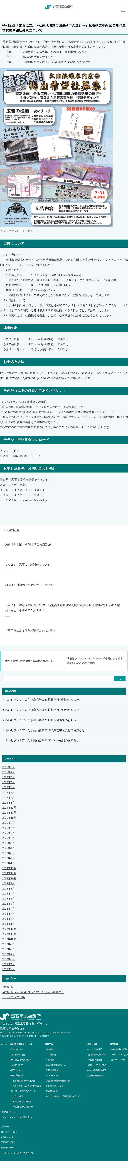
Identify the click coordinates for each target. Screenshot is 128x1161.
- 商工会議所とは (17, 1054)
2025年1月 (8, 863)
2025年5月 (8, 843)
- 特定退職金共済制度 (96, 1054)
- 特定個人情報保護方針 (22, 1106)
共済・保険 (92, 1044)
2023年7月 (8, 954)
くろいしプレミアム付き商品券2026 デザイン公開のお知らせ (40, 740)
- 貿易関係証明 (51, 1091)
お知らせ (14, 530)
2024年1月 (8, 923)
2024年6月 (8, 898)
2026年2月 (8, 797)
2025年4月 (8, 848)
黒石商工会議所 (8, 1142)
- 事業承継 (49, 1060)
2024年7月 (8, 893)
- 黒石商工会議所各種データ (22, 1091)
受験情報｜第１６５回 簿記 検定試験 (28, 544)
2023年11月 (9, 934)
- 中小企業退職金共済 (96, 1070)
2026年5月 (8, 782)
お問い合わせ (7, 1137)
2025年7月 (8, 832)
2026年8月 (8, 767)
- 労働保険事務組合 (95, 1075)
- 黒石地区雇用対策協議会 (23, 1080)
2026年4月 (8, 787)
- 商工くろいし (16, 1070)
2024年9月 (8, 883)
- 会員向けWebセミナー (55, 1086)
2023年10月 (9, 939)
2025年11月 (9, 812)
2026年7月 (8, 772)
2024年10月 (9, 878)
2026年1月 (8, 802)
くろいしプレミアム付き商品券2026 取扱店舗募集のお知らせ (40, 720)
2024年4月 (8, 908)
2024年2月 (8, 918)
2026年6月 (8, 777)
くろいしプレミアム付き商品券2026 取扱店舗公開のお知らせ (40, 699)
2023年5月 (8, 964)
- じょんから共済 (94, 1049)
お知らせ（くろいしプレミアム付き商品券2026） (33, 992)
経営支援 (49, 1044)
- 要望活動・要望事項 (21, 1101)
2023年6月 (8, 959)
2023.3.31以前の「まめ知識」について (29, 585)
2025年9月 (8, 822)
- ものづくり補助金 (53, 1075)
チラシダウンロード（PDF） (18, 231)
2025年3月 (8, 853)
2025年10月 (9, 817)
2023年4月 (8, 969)
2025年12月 (9, 807)
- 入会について (16, 1065)
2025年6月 (8, 837)
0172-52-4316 (14, 1032)
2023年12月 (9, 929)
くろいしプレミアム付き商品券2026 (17, 1153)
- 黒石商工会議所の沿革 (20, 1060)
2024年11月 (9, 873)
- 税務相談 (49, 1049)
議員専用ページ (8, 1147)
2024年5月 (8, 903)
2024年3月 (8, 913)
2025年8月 (8, 827)
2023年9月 (8, 944)
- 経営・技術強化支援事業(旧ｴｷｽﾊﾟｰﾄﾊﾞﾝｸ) (64, 1096)
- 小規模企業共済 (94, 1060)
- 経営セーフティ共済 (96, 1065)
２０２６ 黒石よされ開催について (27, 564)
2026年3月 (8, 792)
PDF (16, 451)
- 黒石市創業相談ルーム (55, 1065)
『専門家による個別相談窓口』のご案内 (30, 630)
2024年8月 (8, 888)
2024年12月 (9, 868)
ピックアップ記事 (13, 997)
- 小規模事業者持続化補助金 (57, 1080)
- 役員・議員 (17, 1096)
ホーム (4, 1044)
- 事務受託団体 (16, 1075)
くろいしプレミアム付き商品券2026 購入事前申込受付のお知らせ (43, 730)
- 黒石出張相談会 (52, 1070)
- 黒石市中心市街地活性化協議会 (26, 1086)
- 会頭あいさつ (16, 1049)
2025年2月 (8, 858)
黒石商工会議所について (21, 1044)
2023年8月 (8, 949)
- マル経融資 (50, 1054)
